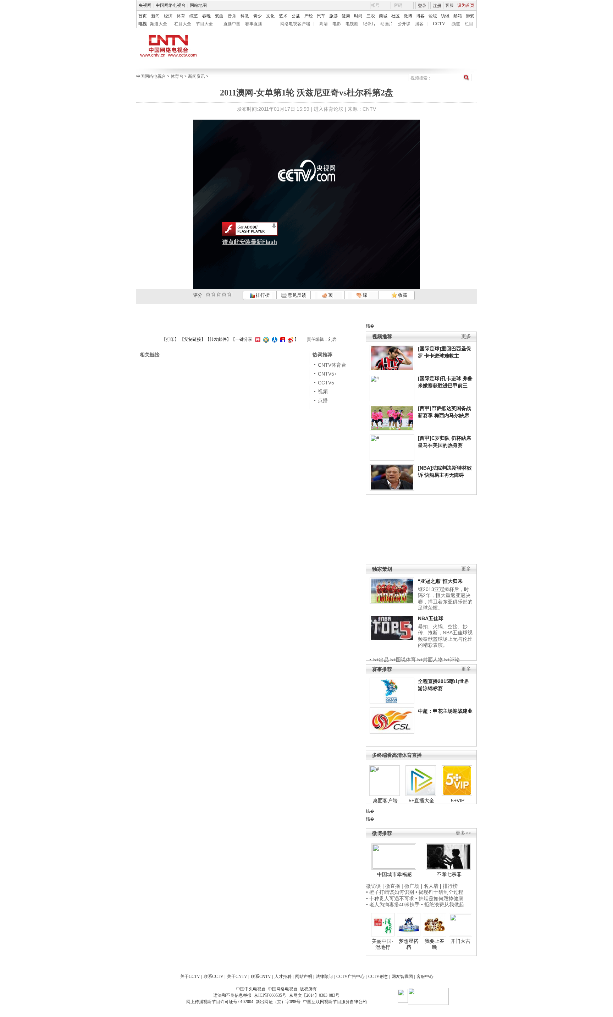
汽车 (321, 15)
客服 (449, 5)
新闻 (155, 15)
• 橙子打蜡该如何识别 (390, 892)
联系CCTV (213, 976)
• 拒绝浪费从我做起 (442, 904)
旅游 (333, 15)
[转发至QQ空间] (265, 339)
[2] (208, 294)
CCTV (439, 23)
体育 (181, 15)
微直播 (392, 886)
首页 (142, 15)
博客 (420, 15)
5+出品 (381, 659)
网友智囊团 (402, 976)
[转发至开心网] (256, 339)
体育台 (177, 76)
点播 (323, 400)
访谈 (445, 15)
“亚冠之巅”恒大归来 (440, 581)
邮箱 (457, 15)
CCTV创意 (378, 976)
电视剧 (352, 23)
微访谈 (373, 886)
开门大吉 (460, 941)
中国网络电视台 (171, 5)
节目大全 (204, 23)
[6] (218, 294)
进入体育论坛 (328, 109)
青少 (257, 15)
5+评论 (452, 659)
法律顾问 (324, 976)
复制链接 (192, 339)
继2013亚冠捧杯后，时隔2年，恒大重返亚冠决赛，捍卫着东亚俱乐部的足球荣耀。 (445, 598)
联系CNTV (261, 976)
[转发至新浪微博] (289, 339)
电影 (336, 23)
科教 (245, 15)
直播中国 (232, 23)
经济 (168, 15)
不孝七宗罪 (449, 874)
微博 (408, 15)
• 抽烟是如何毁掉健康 (439, 898)
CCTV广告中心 (350, 976)
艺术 (283, 15)
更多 (466, 336)
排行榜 (262, 295)
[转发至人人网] (273, 339)
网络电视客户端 (295, 23)
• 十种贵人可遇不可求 (390, 898)
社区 (395, 15)
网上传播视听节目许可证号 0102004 (219, 1001)
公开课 (404, 23)
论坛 (433, 15)
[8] (224, 294)
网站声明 (303, 976)
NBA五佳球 (430, 618)
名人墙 (431, 886)
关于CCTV (190, 976)
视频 (323, 391)
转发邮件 (218, 339)
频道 (456, 23)
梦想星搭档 (409, 944)
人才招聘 (283, 976)
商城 (383, 15)
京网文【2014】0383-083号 (314, 995)
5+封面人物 (430, 659)
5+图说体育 (403, 659)
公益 (296, 15)
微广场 (411, 886)
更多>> (463, 833)
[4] (213, 294)
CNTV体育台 (332, 365)
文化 (270, 15)
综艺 (193, 15)
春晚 (206, 15)
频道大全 (158, 23)
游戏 (470, 15)
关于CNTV (237, 976)
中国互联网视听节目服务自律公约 (335, 1001)
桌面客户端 (385, 800)
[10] (229, 294)
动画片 (386, 23)
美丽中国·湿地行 (382, 944)
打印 (170, 339)
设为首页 (465, 5)
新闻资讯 (196, 76)
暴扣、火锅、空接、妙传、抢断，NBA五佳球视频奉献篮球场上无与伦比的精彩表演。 (445, 636)
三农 (370, 15)
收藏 (402, 295)
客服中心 (424, 976)
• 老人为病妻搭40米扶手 (393, 904)
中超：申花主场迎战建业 (445, 711)
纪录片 (369, 23)
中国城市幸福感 (394, 874)
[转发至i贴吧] (281, 339)
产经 (308, 15)
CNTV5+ (327, 374)
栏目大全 (182, 23)
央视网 (145, 5)
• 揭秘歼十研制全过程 (439, 892)
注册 (437, 5)
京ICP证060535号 (270, 995)
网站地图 (198, 5)
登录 (422, 5)
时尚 (358, 15)
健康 (346, 15)
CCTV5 (326, 383)
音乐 (232, 15)
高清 (323, 23)
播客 (419, 23)
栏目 (469, 23)
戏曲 (219, 15)
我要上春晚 (434, 944)
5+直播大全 (421, 800)
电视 (142, 23)
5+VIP (457, 800)
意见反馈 (296, 295)
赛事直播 (253, 23)
